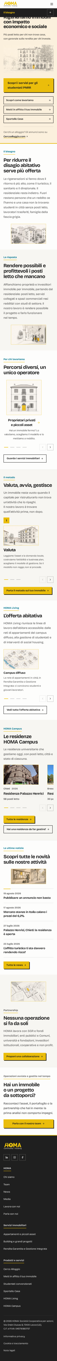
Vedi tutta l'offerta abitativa (23, 709)
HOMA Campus (12, 1305)
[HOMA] (10, 4)
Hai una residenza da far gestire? (26, 829)
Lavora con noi (12, 1206)
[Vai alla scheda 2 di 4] (12, 447)
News (7, 1191)
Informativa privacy (14, 1336)
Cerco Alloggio (12, 1269)
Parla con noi (11, 1213)
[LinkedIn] (7, 1157)
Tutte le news (14, 965)
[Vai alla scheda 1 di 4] (6, 447)
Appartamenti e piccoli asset (20, 1234)
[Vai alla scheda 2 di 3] (12, 579)
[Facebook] (22, 1157)
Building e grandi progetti (18, 1241)
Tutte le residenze (17, 819)
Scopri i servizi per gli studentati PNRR (23, 85)
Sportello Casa (14, 118)
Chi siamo (9, 1177)
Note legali (9, 1350)
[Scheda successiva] (50, 447)
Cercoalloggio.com (14, 136)
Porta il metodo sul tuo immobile (25, 590)
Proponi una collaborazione (22, 1056)
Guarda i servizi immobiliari (23, 458)
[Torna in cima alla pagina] (50, 12)
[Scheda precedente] (42, 447)
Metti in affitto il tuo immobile (24, 109)
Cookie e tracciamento (16, 1343)
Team (7, 1184)
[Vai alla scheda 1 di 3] (6, 579)
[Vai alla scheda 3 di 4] (18, 447)
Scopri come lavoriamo (19, 100)
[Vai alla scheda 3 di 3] (18, 579)
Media (7, 1199)
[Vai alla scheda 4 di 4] (24, 447)
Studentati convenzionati (18, 1283)
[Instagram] (14, 1157)
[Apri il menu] (52, 4)
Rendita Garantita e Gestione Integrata (25, 1248)
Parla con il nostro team (26, 1123)
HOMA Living (11, 1298)
